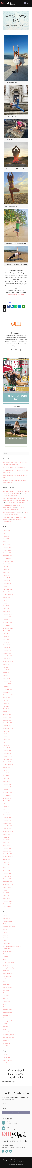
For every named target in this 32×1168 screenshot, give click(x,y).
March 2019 (6, 748)
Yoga (4, 1029)
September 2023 (8, 628)
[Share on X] (4, 306)
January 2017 (7, 820)
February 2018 (7, 784)
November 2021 (7, 689)
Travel (5, 1018)
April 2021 (6, 709)
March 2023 (6, 645)
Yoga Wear (6, 1046)
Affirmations (6, 918)
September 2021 (8, 695)
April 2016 (6, 843)
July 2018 (5, 770)
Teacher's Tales (7, 1012)
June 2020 (6, 737)
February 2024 (7, 614)
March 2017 (6, 815)
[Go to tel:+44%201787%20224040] (16, 1123)
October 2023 (7, 625)
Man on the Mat (8, 973)
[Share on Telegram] (19, 306)
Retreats (5, 998)
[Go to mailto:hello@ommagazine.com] (16, 1128)
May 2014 (6, 893)
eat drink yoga (7, 951)
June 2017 (6, 806)
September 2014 (8, 884)
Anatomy (5, 924)
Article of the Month (9, 926)
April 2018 (6, 778)
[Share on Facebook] (8, 306)
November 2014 (7, 882)
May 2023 (6, 639)
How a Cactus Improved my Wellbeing (14, 467)
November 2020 (7, 723)
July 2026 (5, 533)
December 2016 (7, 823)
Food (4, 959)
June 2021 (6, 703)
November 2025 (7, 555)
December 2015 (7, 851)
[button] (16, 1112)
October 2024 (7, 592)
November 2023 (7, 622)
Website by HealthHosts (16, 1164)
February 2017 (7, 817)
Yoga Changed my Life (9, 1035)
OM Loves (6, 993)
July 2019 (5, 742)
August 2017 (6, 801)
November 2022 (7, 656)
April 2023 (6, 642)
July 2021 (5, 700)
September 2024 (8, 594)
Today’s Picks (7, 1015)
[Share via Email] (23, 306)
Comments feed (7, 1060)
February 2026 (7, 547)
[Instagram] (16, 350)
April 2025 (6, 575)
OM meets (6, 996)
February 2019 (7, 751)
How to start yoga (8, 962)
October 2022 (7, 659)
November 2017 (7, 792)
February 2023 (7, 647)
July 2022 (5, 667)
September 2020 (8, 728)
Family (5, 954)
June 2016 (6, 837)
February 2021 (7, 714)
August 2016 (6, 834)
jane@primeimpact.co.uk (16, 294)
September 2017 (8, 798)
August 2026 (6, 530)
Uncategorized (7, 1021)
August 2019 (6, 739)
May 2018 (6, 776)
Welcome (5, 1026)
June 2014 (6, 890)
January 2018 (7, 787)
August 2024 (6, 597)
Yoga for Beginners (9, 1037)
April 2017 (6, 812)
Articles (5, 929)
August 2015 (6, 859)
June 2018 (6, 773)
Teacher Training (8, 1009)
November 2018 (7, 759)
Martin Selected (7, 976)
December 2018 (7, 756)
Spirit (4, 1004)
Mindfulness (6, 984)
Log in (5, 1054)
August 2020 (6, 731)
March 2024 (6, 611)
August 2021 (6, 698)
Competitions (7, 938)
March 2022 (6, 678)
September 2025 (8, 561)
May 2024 (6, 606)
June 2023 (6, 636)
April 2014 (6, 895)
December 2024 (7, 586)
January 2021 (7, 717)
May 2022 (6, 673)
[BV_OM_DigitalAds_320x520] (16, 426)
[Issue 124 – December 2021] (16, 375)
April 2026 (6, 542)
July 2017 (5, 803)
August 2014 (6, 887)
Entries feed (6, 1057)
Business (5, 935)
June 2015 (6, 862)
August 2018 (6, 767)
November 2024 (7, 589)
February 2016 (7, 848)
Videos (5, 1023)
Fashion (5, 957)
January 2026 (7, 550)
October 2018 (7, 762)
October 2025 (7, 558)
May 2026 (6, 539)
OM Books (6, 990)
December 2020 (7, 720)
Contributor (6, 943)
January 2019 (7, 753)
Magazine (6, 970)
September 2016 (8, 831)
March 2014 (6, 898)
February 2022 (7, 681)
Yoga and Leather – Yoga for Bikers (15, 502)
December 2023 (7, 620)
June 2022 (6, 670)
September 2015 (8, 856)
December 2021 (7, 686)
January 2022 (7, 684)
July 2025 (5, 567)
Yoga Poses (6, 1040)
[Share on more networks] (4, 310)
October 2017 (7, 795)
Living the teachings (9, 968)
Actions (5, 915)
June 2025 (6, 569)
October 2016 (7, 829)
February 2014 (7, 901)
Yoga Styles (6, 1043)
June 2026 (6, 536)
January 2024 (7, 617)
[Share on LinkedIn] (12, 306)
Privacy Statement (15, 1162)
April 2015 (6, 868)
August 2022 (6, 664)
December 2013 (7, 904)
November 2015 (7, 854)
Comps (5, 940)
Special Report (7, 1001)
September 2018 (8, 764)
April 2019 (6, 745)
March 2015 (6, 870)
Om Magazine (16, 333)
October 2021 (7, 692)
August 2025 (6, 564)
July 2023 (5, 634)
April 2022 (6, 675)
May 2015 (6, 865)
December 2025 (7, 553)
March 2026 (6, 544)
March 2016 (6, 845)
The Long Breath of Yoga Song (12, 512)
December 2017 (7, 790)
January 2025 (7, 583)
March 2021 (6, 712)
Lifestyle (5, 965)
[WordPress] (20, 350)
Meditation (6, 979)
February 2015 (7, 873)
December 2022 (7, 653)
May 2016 (6, 840)
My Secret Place (7, 987)
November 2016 (7, 826)
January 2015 (7, 876)
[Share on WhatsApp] (15, 306)
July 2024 (5, 600)
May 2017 (6, 809)
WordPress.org (7, 1063)
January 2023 (7, 650)
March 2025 (6, 578)
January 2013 (7, 907)
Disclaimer (24, 1162)
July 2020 (5, 734)
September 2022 (8, 661)
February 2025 (7, 581)
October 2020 (7, 725)
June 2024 (6, 603)
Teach (5, 1007)
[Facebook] (11, 350)
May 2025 (6, 572)
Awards (5, 932)
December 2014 (7, 879)
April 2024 (6, 608)
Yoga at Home (7, 1032)
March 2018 (6, 781)
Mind (4, 982)
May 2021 (6, 706)
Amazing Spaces (8, 921)
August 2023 (6, 631)
